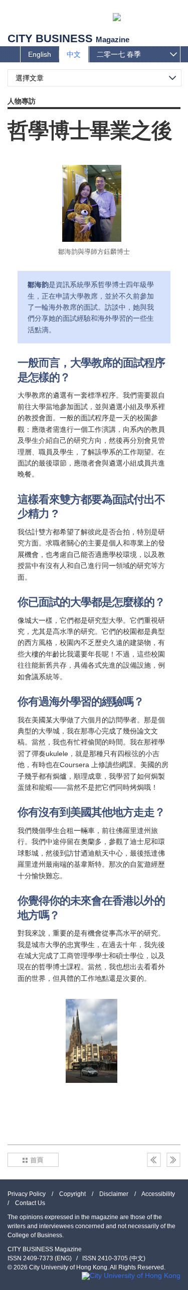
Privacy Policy (27, 1193)
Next (173, 1160)
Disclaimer (113, 1193)
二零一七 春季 (119, 54)
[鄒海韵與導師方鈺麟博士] (91, 203)
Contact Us (30, 1203)
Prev (154, 1160)
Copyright (72, 1193)
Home (33, 1160)
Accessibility (158, 1193)
